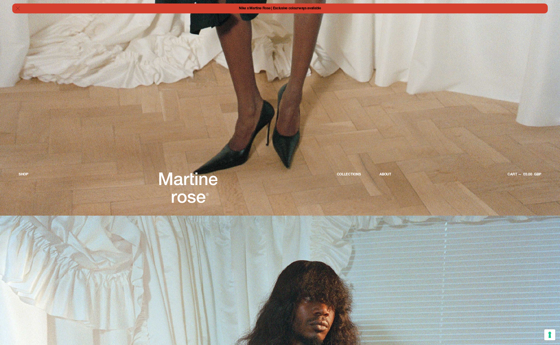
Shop (23, 174)
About (385, 174)
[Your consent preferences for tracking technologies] (549, 334)
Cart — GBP (524, 174)
